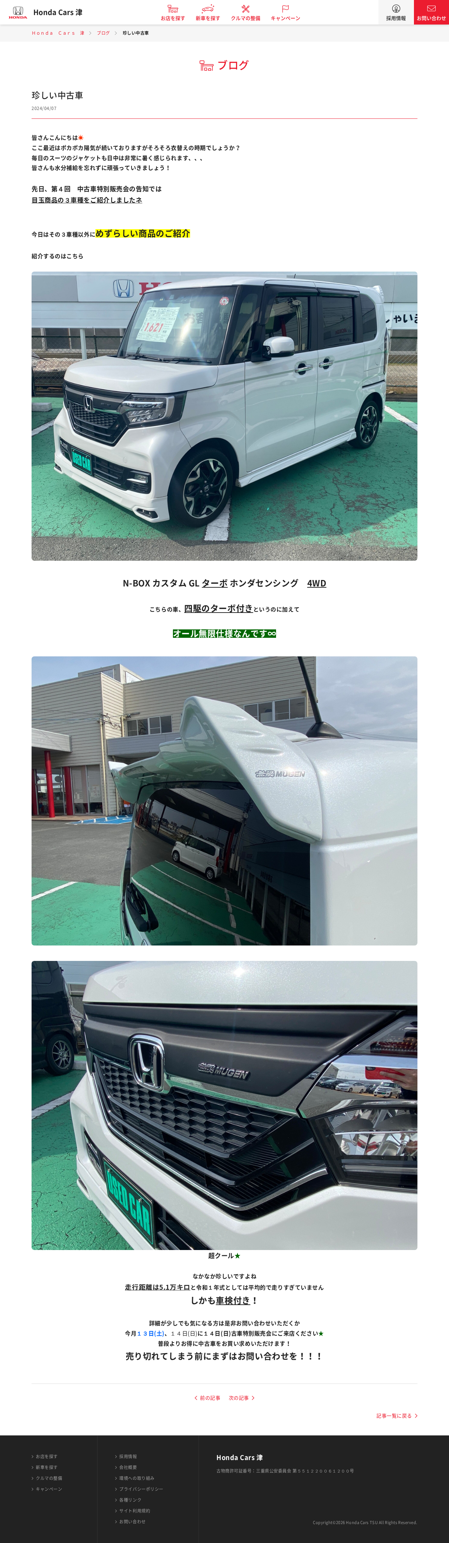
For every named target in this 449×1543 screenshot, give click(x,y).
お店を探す (173, 18)
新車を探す (208, 18)
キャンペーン (285, 18)
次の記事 (239, 1397)
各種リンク (130, 1500)
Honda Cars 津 (57, 12)
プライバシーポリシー (141, 1489)
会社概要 (128, 1467)
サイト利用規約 (134, 1511)
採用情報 (396, 18)
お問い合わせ (431, 18)
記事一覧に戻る (394, 1415)
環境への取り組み (136, 1478)
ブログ (103, 33)
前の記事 (210, 1397)
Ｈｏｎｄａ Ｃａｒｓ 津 (58, 33)
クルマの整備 (245, 18)
